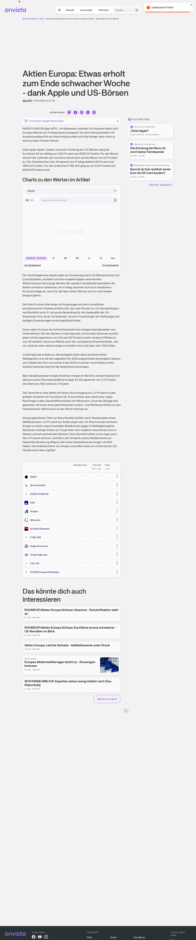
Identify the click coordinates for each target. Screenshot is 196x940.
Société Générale (40, 528)
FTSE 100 (35, 537)
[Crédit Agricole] (27, 554)
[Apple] (27, 476)
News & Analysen (29, 19)
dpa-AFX (27, 100)
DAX (89, 937)
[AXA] (27, 502)
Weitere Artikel (107, 699)
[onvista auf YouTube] (40, 937)
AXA (32, 502)
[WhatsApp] (82, 113)
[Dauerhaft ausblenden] (118, 121)
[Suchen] (137, 10)
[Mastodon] (69, 113)
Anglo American (39, 546)
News (41, 19)
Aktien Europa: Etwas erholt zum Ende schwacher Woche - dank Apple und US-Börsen (82, 19)
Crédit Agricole (38, 554)
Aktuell (70, 10)
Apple (33, 476)
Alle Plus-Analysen (159, 184)
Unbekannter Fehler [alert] (163, 7)
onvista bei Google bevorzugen (46, 121)
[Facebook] (75, 113)
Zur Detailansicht (32, 265)
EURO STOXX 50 (39, 494)
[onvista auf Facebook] (33, 937)
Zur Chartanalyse (110, 265)
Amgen (34, 511)
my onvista (86, 10)
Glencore (35, 520)
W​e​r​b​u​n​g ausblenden (125, 42)
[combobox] (79, 200)
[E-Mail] (94, 113)
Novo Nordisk (37, 485)
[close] (191, 5)
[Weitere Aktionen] (117, 476)
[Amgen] (27, 511)
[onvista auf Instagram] (46, 937)
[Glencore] (27, 520)
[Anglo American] (27, 546)
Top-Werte (139, 937)
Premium (104, 10)
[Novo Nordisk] (27, 485)
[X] (88, 113)
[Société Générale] (27, 528)
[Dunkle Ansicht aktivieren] (19, 1)
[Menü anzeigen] (59, 10)
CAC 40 (34, 563)
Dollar (113, 937)
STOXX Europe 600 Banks (44, 572)
